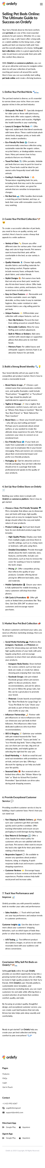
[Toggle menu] (41, 4)
